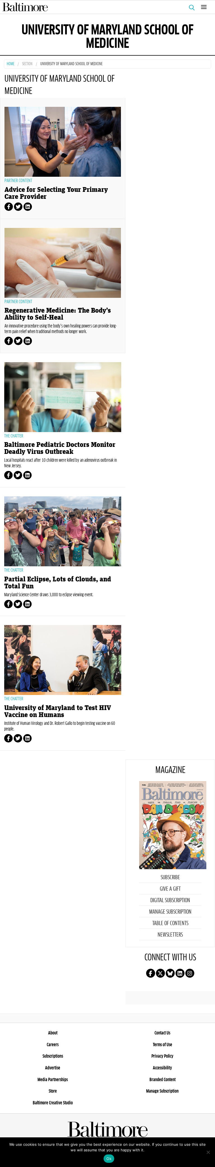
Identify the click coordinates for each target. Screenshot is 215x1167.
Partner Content (18, 180)
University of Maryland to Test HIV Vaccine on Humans (57, 711)
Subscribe (170, 877)
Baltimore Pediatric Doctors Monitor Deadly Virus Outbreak (59, 448)
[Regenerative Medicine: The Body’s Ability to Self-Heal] (62, 263)
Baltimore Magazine (105, 7)
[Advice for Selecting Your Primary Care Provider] (62, 142)
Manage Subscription (170, 912)
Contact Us (162, 1033)
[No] (208, 1152)
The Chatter (13, 436)
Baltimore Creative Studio (53, 1103)
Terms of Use (162, 1045)
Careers (53, 1045)
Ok (108, 1158)
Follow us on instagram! (189, 973)
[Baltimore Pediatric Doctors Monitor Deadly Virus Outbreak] (62, 397)
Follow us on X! (160, 973)
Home (10, 64)
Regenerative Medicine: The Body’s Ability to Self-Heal (57, 314)
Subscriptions (53, 1056)
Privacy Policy (162, 1056)
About (52, 1033)
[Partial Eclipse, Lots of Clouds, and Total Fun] (62, 531)
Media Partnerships (53, 1080)
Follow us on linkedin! (180, 973)
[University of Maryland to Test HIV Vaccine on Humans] (62, 660)
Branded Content (162, 1080)
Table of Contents (170, 923)
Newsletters (170, 935)
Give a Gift (170, 889)
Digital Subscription (170, 900)
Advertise (52, 1068)
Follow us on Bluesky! (170, 973)
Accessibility (162, 1068)
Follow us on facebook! (150, 973)
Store (53, 1091)
